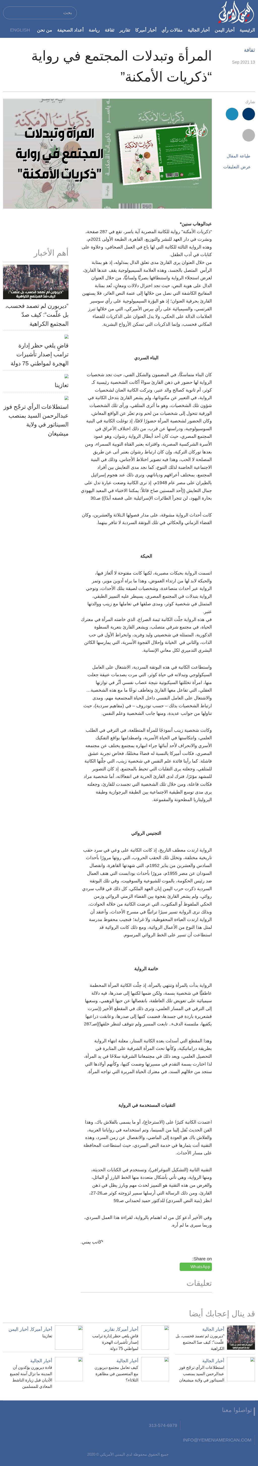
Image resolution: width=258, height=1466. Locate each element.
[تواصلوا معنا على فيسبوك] (250, 1425)
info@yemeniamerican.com (217, 1440)
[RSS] (200, 1425)
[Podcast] (188, 1425)
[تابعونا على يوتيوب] (225, 1425)
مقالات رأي (172, 30)
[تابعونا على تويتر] (238, 1425)
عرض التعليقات (237, 167)
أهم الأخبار (51, 252)
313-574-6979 (163, 1425)
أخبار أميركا (145, 30)
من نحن (44, 30)
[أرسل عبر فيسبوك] (248, 114)
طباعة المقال (238, 156)
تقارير (124, 30)
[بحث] (9, 13)
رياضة (94, 30)
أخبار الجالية (199, 30)
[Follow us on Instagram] (213, 1425)
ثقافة (109, 30)
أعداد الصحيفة (70, 30)
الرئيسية (247, 30)
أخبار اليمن (225, 30)
